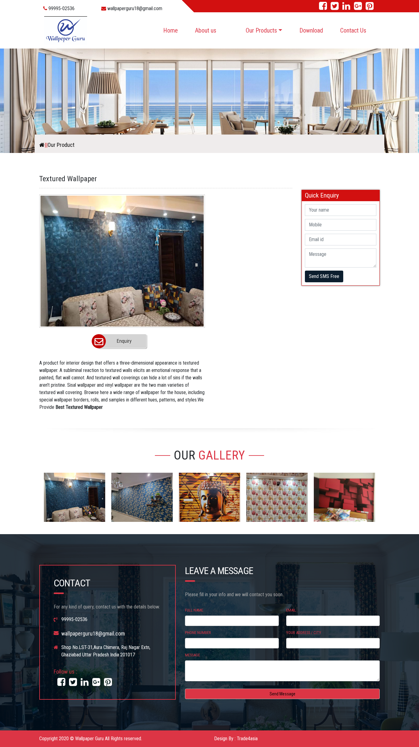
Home (170, 30)
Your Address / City (303, 632)
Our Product (61, 145)
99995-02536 (61, 8)
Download (311, 30)
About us (205, 30)
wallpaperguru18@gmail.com (134, 8)
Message (192, 655)
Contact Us (353, 30)
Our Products (261, 30)
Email (291, 610)
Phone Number (198, 632)
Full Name (194, 610)
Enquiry (124, 341)
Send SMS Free (324, 276)
